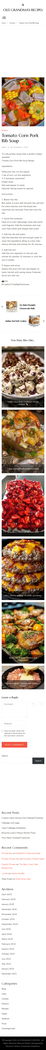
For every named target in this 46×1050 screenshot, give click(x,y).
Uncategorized (8, 1028)
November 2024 (9, 914)
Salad (4, 1013)
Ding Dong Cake (23, 879)
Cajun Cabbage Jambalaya (13, 828)
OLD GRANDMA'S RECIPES (23, 10)
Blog (4, 989)
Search (5, 755)
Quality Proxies (9, 864)
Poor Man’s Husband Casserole (16, 837)
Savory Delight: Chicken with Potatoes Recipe (23, 684)
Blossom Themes (13, 1046)
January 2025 (8, 904)
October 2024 (8, 919)
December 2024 (9, 909)
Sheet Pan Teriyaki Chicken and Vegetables (23, 659)
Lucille (5, 873)
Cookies (5, 998)
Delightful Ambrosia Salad (28, 853)
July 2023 (6, 959)
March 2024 (7, 939)
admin (4, 147)
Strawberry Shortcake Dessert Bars (23, 532)
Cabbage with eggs (11, 823)
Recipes (5, 130)
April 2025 (7, 894)
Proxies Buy (7, 853)
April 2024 (7, 934)
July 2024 (6, 929)
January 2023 (8, 968)
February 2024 (9, 944)
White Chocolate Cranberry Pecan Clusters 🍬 (23, 403)
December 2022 (9, 973)
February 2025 (9, 899)
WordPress (35, 1046)
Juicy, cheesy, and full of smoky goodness (23, 595)
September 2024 (10, 924)
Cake (4, 994)
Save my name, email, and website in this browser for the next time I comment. (14, 733)
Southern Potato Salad (33, 859)
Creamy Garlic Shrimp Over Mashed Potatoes (22, 818)
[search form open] (23, 5)
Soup (4, 1023)
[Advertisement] (23, 53)
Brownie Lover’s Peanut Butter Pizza (18, 833)
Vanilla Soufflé (17, 873)
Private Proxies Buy (11, 859)
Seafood (5, 1018)
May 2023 (6, 964)
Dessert (5, 1003)
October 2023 (8, 954)
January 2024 (8, 949)
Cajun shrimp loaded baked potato (23, 469)
